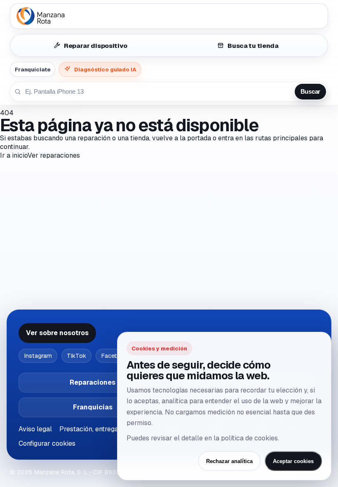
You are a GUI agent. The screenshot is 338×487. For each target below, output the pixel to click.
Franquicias (93, 407)
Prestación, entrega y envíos (102, 429)
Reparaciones (92, 382)
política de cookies (249, 438)
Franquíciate (32, 69)
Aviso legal (35, 429)
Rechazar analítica (229, 461)
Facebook (115, 355)
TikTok (76, 355)
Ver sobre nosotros (57, 333)
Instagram (38, 355)
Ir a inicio (14, 155)
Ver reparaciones (54, 155)
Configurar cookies (47, 443)
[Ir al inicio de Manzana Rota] (169, 16)
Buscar (310, 91)
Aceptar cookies (293, 461)
